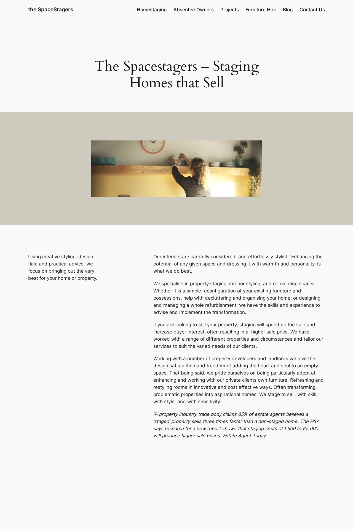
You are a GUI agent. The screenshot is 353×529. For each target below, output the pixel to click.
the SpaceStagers (50, 9)
